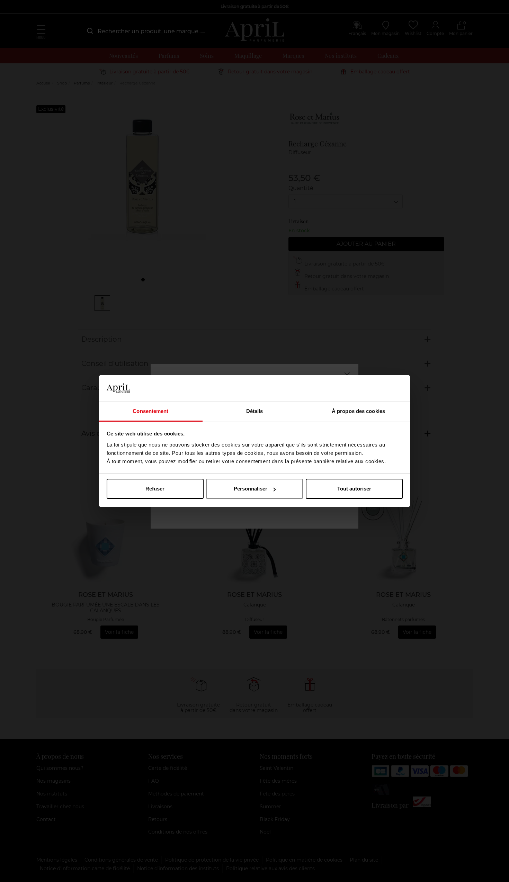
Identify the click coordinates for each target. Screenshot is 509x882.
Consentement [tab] (150, 411)
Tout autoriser (354, 489)
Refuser (154, 489)
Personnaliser (250, 489)
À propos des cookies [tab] (358, 411)
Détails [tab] (254, 411)
